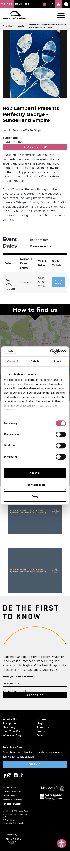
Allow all (35, 472)
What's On (10, 719)
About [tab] (57, 361)
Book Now (59, 282)
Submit (35, 764)
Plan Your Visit (12, 731)
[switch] (61, 434)
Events (21, 26)
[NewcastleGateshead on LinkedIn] (16, 775)
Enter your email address (18, 676)
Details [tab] (35, 361)
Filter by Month (38, 240)
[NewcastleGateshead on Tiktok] (21, 775)
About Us (42, 727)
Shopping (9, 727)
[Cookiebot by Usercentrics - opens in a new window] (50, 351)
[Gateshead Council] (52, 796)
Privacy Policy (18, 691)
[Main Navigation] (61, 15)
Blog (39, 723)
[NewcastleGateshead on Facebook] (5, 775)
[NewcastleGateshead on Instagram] (9, 775)
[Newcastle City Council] (52, 788)
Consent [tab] (12, 361)
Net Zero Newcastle (12, 804)
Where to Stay (12, 735)
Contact (41, 731)
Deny (35, 496)
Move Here (22, 4)
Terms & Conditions (12, 791)
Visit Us (6, 4)
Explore (41, 719)
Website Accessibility (12, 799)
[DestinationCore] (12, 840)
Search (40, 735)
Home (10, 26)
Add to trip (37, 147)
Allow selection (35, 484)
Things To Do (11, 723)
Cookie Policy (9, 795)
